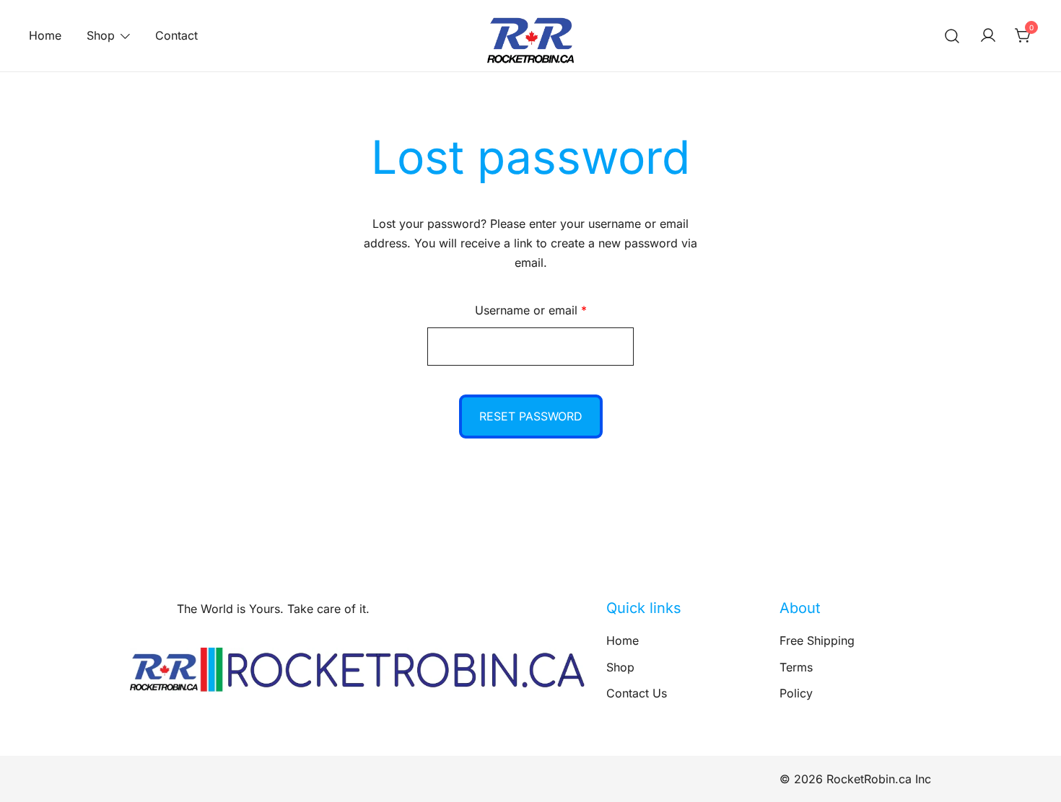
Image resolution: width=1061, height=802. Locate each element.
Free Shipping (817, 640)
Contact (176, 35)
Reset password (530, 416)
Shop (101, 35)
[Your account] (988, 36)
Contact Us (636, 693)
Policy (796, 693)
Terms (796, 667)
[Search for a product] (952, 35)
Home (45, 35)
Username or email (554, 309)
